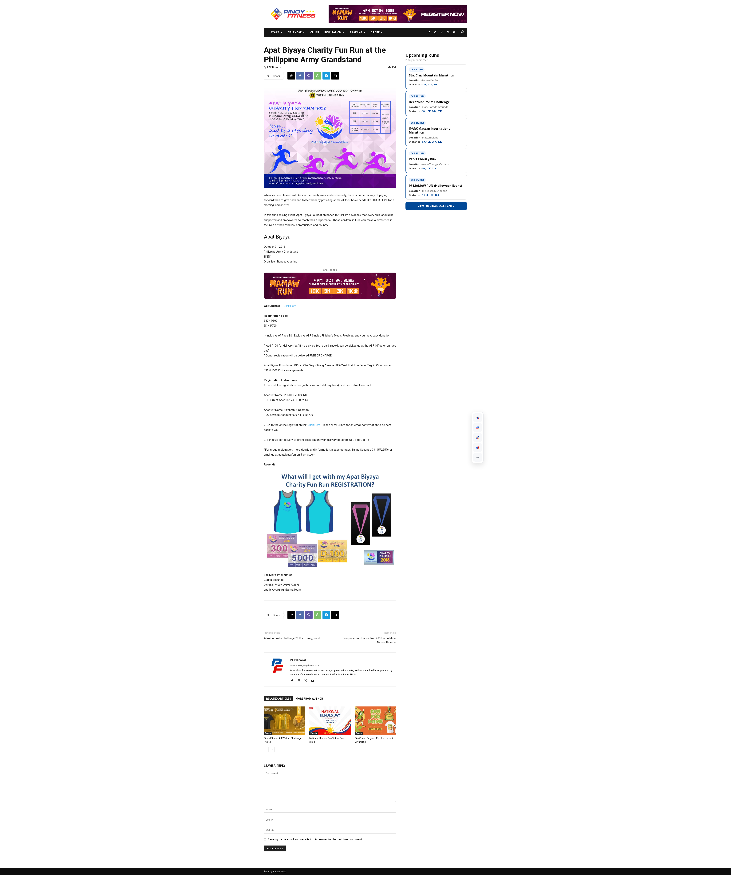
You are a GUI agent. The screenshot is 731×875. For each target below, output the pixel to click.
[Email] (335, 76)
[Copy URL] (291, 76)
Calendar (295, 32)
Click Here (290, 306)
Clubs (314, 32)
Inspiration (332, 32)
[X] (448, 32)
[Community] (477, 447)
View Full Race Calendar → (436, 206)
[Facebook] (429, 32)
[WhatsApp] (317, 76)
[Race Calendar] (477, 427)
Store (375, 32)
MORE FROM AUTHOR (309, 698)
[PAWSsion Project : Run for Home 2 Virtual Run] (375, 720)
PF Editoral (273, 67)
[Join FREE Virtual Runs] (477, 437)
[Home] (477, 417)
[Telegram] (326, 76)
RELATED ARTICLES (278, 698)
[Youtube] (454, 32)
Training (356, 32)
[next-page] (272, 749)
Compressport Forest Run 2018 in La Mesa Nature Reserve (369, 640)
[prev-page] (266, 749)
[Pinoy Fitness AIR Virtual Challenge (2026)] (284, 720)
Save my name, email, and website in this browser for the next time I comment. (315, 839)
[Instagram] (435, 32)
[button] (462, 32)
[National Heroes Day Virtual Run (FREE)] (330, 720)
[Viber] (309, 76)
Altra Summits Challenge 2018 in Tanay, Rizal (292, 638)
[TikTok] (442, 32)
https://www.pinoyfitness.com (304, 665)
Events (268, 733)
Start (275, 32)
